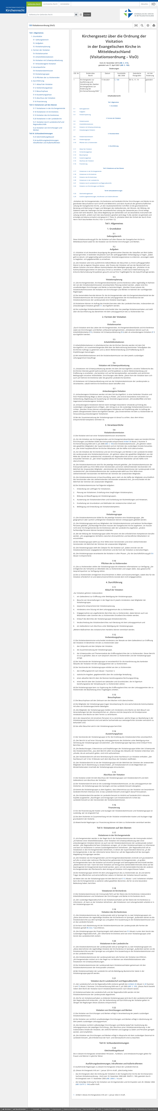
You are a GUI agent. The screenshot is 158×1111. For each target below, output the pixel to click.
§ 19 (75, 177)
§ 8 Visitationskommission (43, 71)
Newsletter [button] (46, 1109)
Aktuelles (144, 4)
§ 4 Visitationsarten (40, 53)
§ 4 (74, 121)
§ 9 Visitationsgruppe (41, 74)
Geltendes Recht (34, 4)
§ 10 (75, 142)
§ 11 (75, 149)
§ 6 (74, 127)
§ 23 (75, 193)
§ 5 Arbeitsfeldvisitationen (43, 57)
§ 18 (75, 174)
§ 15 (75, 161)
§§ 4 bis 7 (90, 928)
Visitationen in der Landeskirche (89, 180)
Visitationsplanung (85, 114)
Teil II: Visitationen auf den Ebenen (43, 105)
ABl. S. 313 (124, 63)
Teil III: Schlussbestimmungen (41, 133)
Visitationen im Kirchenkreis (87, 174)
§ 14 (75, 158)
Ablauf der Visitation (85, 149)
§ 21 (75, 183)
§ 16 (75, 164)
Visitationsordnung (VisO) (42, 25)
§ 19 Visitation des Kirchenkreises (46, 115)
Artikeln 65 (132, 984)
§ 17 (75, 171)
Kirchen (8, 1109)
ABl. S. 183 (109, 444)
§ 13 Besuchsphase (40, 91)
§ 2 (74, 112)
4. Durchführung (37, 81)
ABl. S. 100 (125, 65)
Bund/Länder (20, 1109)
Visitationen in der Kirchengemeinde (90, 171)
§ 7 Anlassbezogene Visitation (44, 64)
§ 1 (74, 109)
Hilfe (99, 1109)
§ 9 (74, 139)
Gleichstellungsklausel (86, 193)
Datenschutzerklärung (72, 1109)
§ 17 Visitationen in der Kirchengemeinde (49, 108)
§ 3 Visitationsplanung (41, 46)
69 (145, 984)
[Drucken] (154, 25)
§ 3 (74, 114)
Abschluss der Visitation (86, 161)
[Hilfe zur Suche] (76, 14)
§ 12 (75, 152)
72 (79, 986)
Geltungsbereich (84, 109)
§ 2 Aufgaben (38, 43)
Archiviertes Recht (50, 4)
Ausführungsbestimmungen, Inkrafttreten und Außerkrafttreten (98, 196)
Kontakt (36, 1109)
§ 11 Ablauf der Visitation (43, 84)
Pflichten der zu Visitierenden (88, 142)
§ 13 (75, 155)
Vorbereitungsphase (85, 152)
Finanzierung (83, 164)
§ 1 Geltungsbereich (41, 40)
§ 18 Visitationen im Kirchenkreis (45, 112)
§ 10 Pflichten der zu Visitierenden (46, 77)
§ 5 (74, 124)
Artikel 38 (127, 441)
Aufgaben (82, 112)
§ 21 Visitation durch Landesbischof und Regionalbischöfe (48, 123)
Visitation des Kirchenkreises (88, 177)
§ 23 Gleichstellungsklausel (43, 137)
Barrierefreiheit (89, 1109)
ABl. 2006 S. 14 (112, 1078)
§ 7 (74, 130)
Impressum (56, 1109)
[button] (153, 4)
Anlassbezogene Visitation (87, 130)
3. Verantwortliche (38, 67)
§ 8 (74, 136)
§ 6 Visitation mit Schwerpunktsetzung (48, 60)
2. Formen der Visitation (40, 50)
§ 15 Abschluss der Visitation (44, 98)
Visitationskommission (86, 136)
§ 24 (75, 196)
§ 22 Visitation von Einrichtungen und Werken (47, 129)
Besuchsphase (83, 155)
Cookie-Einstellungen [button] (112, 1109)
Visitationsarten (84, 121)
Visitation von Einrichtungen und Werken (91, 186)
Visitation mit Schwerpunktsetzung (89, 127)
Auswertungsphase (85, 158)
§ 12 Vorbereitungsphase (42, 88)
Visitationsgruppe (84, 139)
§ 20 (75, 180)
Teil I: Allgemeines (36, 33)
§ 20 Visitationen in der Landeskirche (47, 119)
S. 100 (117, 80)
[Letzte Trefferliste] (80, 14)
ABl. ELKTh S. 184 (82, 1084)
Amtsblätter (65, 4)
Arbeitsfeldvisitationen (86, 124)
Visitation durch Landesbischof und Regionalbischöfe (95, 183)
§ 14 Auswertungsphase (42, 95)
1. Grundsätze (36, 36)
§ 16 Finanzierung (40, 101)
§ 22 (75, 186)
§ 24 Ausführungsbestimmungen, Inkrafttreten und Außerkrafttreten (46, 141)
